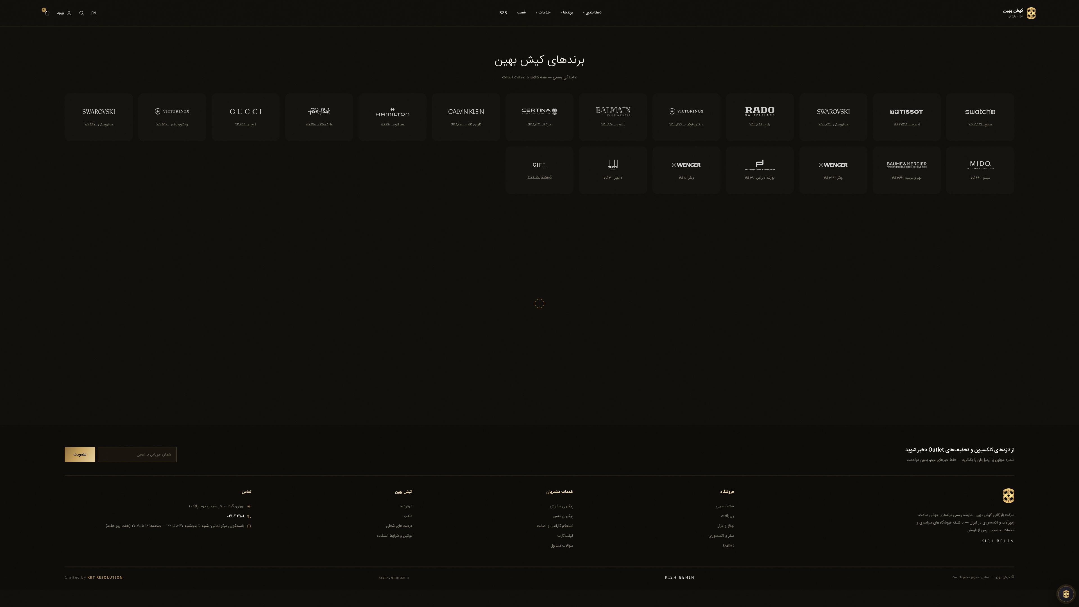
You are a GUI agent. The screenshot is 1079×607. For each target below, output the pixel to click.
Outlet (728, 546)
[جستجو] (81, 13)
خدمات (543, 12)
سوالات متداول (561, 546)
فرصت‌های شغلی (399, 526)
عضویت (80, 454)
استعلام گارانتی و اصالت (555, 526)
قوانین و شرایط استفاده (394, 536)
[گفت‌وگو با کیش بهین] (1066, 594)
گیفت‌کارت (565, 536)
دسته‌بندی (592, 12)
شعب (521, 12)
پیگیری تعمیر (563, 516)
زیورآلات (727, 516)
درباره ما (406, 506)
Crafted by (94, 577)
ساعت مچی (725, 506)
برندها (567, 12)
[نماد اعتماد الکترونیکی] (238, 540)
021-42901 (235, 516)
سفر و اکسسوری (721, 536)
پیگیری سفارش (561, 506)
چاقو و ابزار (726, 526)
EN (93, 13)
